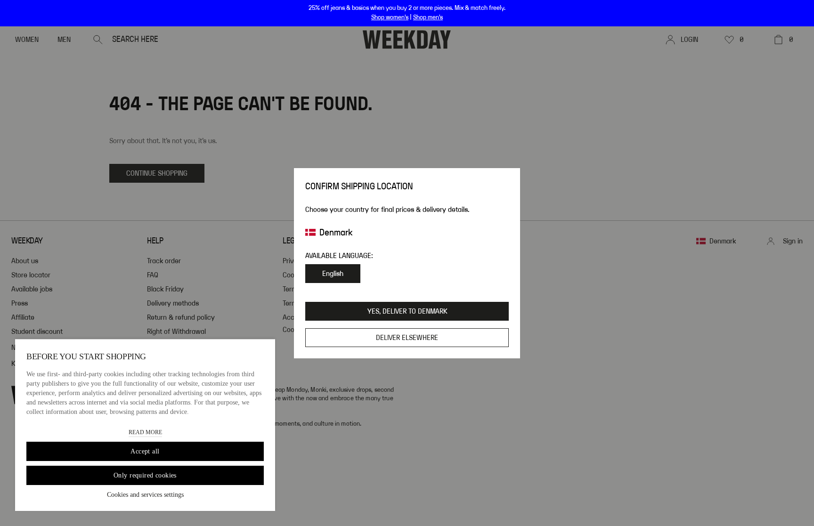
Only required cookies (145, 475)
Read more (145, 432)
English (332, 273)
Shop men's (428, 17)
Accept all (144, 451)
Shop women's (389, 17)
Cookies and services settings (145, 494)
